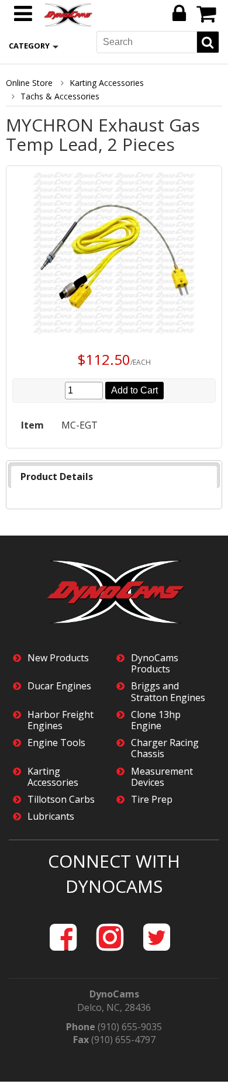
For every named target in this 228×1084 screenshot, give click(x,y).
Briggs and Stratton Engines (168, 692)
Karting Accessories (107, 82)
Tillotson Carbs (61, 799)
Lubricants (50, 816)
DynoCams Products (154, 664)
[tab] (114, 476)
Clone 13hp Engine (156, 720)
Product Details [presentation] (56, 476)
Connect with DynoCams (114, 873)
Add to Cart (134, 390)
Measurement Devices (162, 777)
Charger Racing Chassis (165, 748)
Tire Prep (151, 799)
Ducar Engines (59, 686)
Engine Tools (56, 742)
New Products (58, 658)
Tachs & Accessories (59, 96)
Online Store (29, 82)
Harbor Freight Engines (60, 720)
